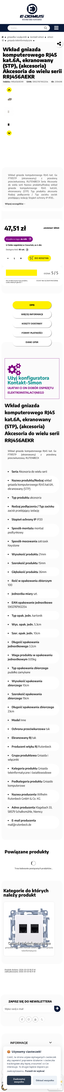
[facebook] (22, 1019)
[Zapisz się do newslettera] (57, 1009)
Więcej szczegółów (14, 204)
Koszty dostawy (32, 323)
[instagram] (29, 1019)
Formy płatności (32, 333)
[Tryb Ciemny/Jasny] (42, 1019)
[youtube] (35, 1019)
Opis (32, 305)
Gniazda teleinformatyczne (19, 40)
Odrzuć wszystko (45, 1080)
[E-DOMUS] (32, 12)
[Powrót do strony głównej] (3, 37)
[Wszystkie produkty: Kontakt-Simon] (51, 228)
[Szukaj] (45, 28)
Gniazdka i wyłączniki (17, 37)
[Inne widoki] (9, 89)
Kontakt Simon (37, 37)
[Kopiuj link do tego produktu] (59, 43)
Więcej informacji (32, 314)
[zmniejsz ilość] (7, 258)
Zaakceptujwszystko (19, 1080)
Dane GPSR (32, 342)
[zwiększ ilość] (20, 258)
